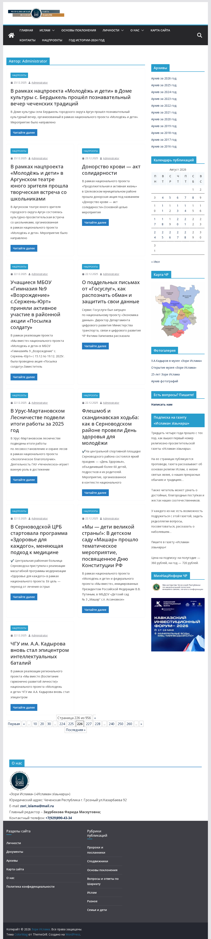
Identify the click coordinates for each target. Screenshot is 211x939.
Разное (92, 901)
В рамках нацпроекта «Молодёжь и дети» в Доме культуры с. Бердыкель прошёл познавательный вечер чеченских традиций (71, 97)
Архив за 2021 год (163, 112)
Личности (111, 30)
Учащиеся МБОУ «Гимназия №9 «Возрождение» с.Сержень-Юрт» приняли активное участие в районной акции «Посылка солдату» (35, 304)
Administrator (40, 82)
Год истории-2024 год (86, 40)
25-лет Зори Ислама (165, 374)
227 (88, 724)
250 (120, 724)
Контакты (27, 40)
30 (49, 724)
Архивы (12, 860)
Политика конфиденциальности (30, 886)
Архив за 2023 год (163, 99)
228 (97, 724)
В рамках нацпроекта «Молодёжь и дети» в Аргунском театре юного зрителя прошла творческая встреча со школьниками (39, 182)
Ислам (45, 30)
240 (111, 724)
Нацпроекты (52, 40)
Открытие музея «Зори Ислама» (173, 367)
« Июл (155, 262)
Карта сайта (160, 30)
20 (42, 724)
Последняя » (76, 730)
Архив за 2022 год (163, 105)
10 (35, 724)
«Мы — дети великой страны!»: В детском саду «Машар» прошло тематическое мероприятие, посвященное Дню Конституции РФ (110, 546)
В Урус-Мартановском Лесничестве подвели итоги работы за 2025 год (38, 420)
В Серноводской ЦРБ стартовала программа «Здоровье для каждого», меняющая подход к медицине (39, 539)
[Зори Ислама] (11, 35)
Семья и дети (97, 910)
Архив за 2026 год (163, 78)
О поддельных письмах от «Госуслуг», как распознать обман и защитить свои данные (111, 292)
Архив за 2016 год (163, 146)
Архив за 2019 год (163, 126)
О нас (134, 30)
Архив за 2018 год (163, 133)
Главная (26, 30)
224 (62, 724)
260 (129, 724)
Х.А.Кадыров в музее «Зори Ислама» (176, 361)
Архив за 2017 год (163, 140)
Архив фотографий (164, 381)
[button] (52, 30)
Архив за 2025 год (163, 85)
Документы (14, 852)
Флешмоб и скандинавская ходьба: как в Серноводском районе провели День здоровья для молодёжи (110, 426)
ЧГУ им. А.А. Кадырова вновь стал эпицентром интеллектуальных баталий (40, 653)
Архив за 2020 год (163, 119)
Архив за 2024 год (163, 92)
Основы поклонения (78, 30)
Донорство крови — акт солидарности (111, 169)
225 (71, 724)
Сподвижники (97, 861)
